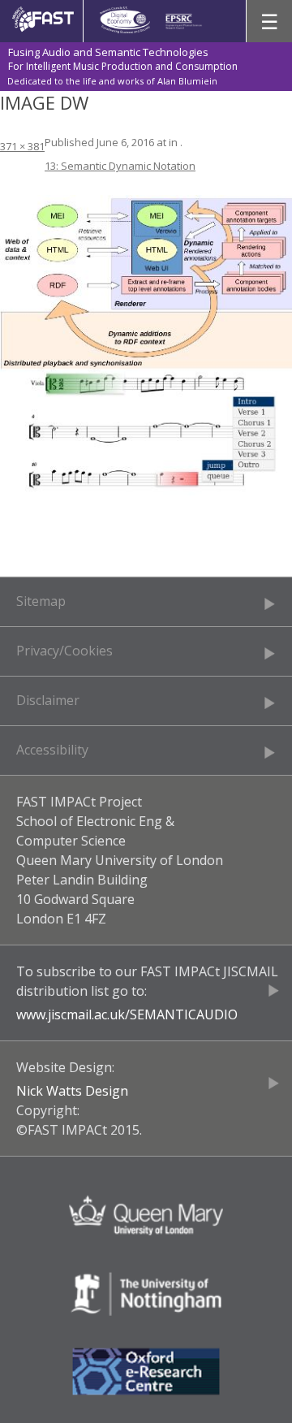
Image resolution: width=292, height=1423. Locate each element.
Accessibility (52, 750)
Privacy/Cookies (64, 651)
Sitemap (41, 601)
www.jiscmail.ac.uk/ (73, 1014)
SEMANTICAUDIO (184, 1014)
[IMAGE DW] (146, 345)
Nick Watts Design (72, 1091)
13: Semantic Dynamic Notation (120, 165)
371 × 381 (22, 146)
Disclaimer (47, 700)
